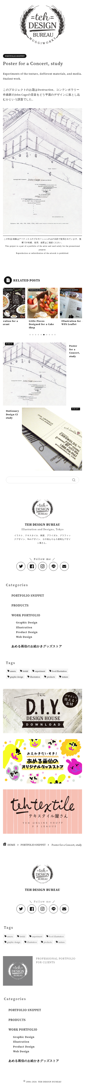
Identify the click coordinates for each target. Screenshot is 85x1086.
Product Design (27, 632)
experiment (40, 671)
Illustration (24, 627)
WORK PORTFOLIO (25, 615)
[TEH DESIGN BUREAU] (42, 46)
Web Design (24, 637)
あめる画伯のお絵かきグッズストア (36, 646)
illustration (35, 676)
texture (65, 676)
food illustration (59, 671)
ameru (13, 671)
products (51, 676)
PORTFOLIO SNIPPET (15, 56)
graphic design (16, 676)
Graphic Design (26, 622)
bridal (25, 671)
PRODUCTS (20, 605)
